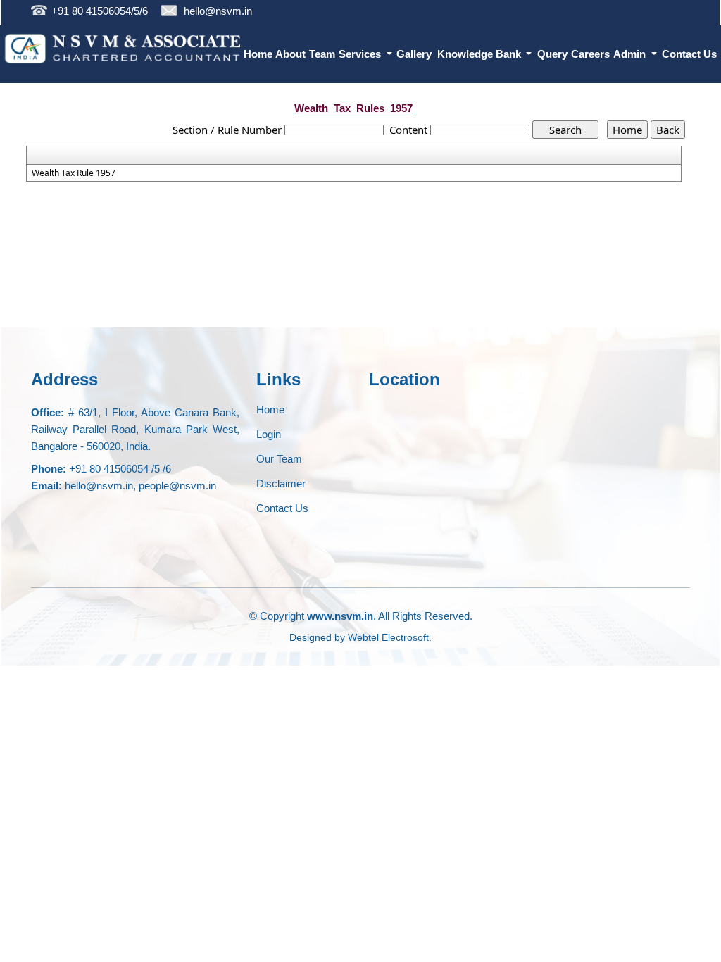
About (290, 54)
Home (258, 54)
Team (322, 54)
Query (552, 54)
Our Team (279, 459)
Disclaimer (281, 483)
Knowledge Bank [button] (480, 54)
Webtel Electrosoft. (390, 637)
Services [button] (361, 54)
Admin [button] (630, 54)
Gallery (414, 54)
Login (268, 434)
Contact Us (689, 54)
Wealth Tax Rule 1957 (73, 173)
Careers (590, 54)
